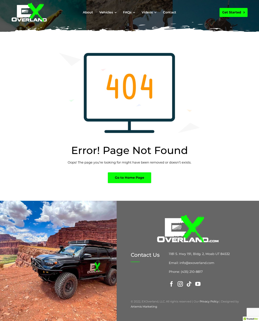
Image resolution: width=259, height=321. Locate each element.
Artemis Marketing (144, 306)
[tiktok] (189, 284)
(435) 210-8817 (192, 272)
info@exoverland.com (197, 263)
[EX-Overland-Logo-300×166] (29, 4)
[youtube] (198, 284)
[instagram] (180, 284)
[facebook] (171, 284)
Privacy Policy (209, 301)
